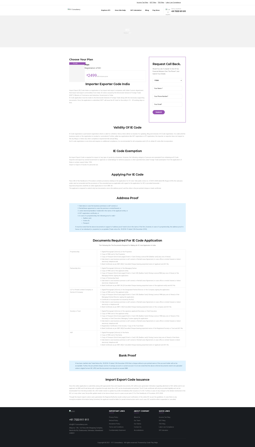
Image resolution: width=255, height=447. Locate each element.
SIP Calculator (136, 10)
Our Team (137, 420)
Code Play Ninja (152, 443)
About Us (137, 417)
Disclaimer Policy (114, 424)
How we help (120, 10)
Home (126, 33)
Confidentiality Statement (117, 430)
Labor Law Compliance (173, 2)
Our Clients (137, 424)
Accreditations (139, 430)
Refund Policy (113, 420)
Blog (147, 10)
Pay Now (156, 10)
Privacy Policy (113, 417)
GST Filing (153, 2)
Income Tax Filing (142, 2)
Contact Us (137, 427)
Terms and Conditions (116, 427)
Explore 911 (105, 10)
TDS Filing (161, 2)
